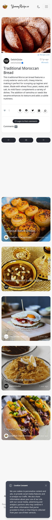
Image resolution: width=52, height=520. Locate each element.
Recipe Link (44, 54)
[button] (26, 110)
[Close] (46, 485)
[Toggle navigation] (46, 6)
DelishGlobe (16, 59)
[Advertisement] (26, 171)
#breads (44, 62)
